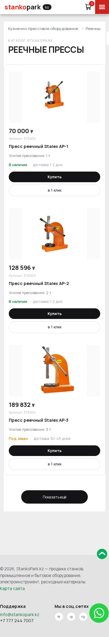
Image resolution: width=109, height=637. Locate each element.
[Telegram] (83, 616)
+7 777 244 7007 (17, 620)
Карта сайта (12, 588)
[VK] (71, 616)
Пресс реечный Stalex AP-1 (38, 146)
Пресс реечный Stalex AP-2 (39, 283)
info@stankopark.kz (19, 614)
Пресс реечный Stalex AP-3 (38, 420)
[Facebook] (59, 616)
